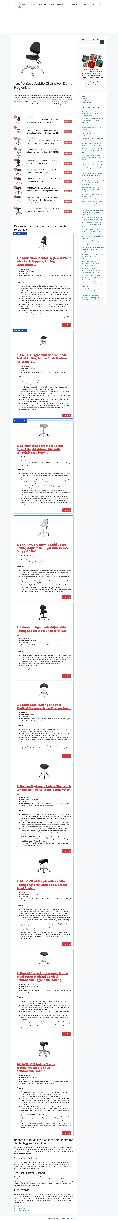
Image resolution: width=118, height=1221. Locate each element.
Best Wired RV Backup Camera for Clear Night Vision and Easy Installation (92, 120)
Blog (101, 4)
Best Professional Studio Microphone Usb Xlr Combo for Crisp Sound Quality (91, 263)
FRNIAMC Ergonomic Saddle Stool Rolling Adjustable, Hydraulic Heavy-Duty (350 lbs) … (43, 152)
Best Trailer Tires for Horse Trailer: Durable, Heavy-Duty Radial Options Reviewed (92, 213)
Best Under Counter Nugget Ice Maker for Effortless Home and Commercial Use (91, 176)
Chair (17, 1206)
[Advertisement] (59, 21)
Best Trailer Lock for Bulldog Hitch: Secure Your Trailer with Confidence (92, 250)
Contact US (85, 100)
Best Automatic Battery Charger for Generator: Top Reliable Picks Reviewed (92, 236)
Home (30, 4)
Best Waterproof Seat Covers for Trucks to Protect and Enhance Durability (91, 189)
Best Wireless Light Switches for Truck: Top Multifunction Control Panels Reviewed (91, 113)
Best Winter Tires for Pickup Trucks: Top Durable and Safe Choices (91, 127)
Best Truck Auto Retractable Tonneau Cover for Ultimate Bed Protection (91, 206)
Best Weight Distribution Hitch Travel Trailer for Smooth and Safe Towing (92, 157)
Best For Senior (42, 4)
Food (93, 4)
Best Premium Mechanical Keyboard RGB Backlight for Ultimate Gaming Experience (90, 298)
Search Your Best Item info (90, 39)
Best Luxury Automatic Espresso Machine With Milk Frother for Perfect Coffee (91, 277)
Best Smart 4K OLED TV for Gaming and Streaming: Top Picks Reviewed (92, 284)
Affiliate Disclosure (87, 102)
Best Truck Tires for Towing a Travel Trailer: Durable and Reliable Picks (90, 243)
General (52, 4)
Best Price (68, 121)
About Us (84, 98)
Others (85, 4)
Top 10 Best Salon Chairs (22, 1210)
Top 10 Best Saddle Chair (23, 1208)
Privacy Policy (85, 96)
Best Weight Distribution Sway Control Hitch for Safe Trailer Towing (91, 169)
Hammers (60, 4)
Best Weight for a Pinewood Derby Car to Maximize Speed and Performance (92, 182)
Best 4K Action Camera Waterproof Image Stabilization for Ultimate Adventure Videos (92, 270)
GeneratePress (70, 1218)
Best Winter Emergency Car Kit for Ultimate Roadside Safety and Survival (92, 134)
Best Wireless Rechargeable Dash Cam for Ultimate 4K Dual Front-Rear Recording (92, 150)
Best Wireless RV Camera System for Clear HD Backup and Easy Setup (92, 256)
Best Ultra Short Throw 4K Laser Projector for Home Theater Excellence (92, 291)
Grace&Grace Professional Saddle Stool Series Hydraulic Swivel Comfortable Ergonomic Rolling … (42, 200)
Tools (67, 4)
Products (74, 4)
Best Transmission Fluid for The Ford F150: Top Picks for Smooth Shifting (91, 224)
